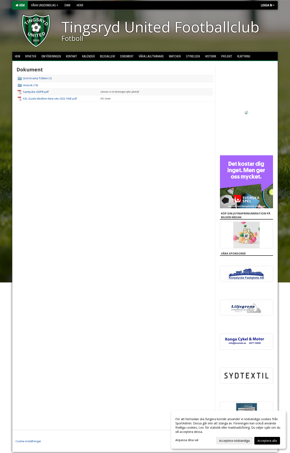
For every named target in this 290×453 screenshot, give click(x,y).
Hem (21, 5)
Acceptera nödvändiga (234, 441)
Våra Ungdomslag (43, 5)
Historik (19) (30, 85)
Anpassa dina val (186, 440)
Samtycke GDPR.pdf (36, 92)
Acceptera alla (267, 441)
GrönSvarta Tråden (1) (37, 78)
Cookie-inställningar (28, 441)
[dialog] (228, 430)
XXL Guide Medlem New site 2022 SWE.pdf (50, 98)
